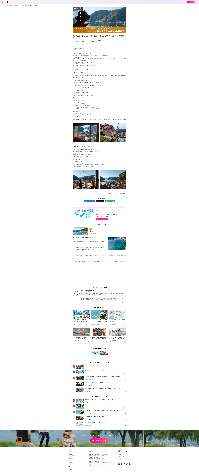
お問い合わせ (120, 459)
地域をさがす (71, 454)
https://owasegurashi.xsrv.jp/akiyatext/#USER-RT (82, 154)
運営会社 (119, 461)
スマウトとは (71, 451)
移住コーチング (71, 458)
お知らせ (70, 469)
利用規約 (119, 454)
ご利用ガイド (71, 462)
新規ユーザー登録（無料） (99, 440)
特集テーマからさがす (72, 455)
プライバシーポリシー (121, 456)
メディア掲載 (71, 470)
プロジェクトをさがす (72, 452)
